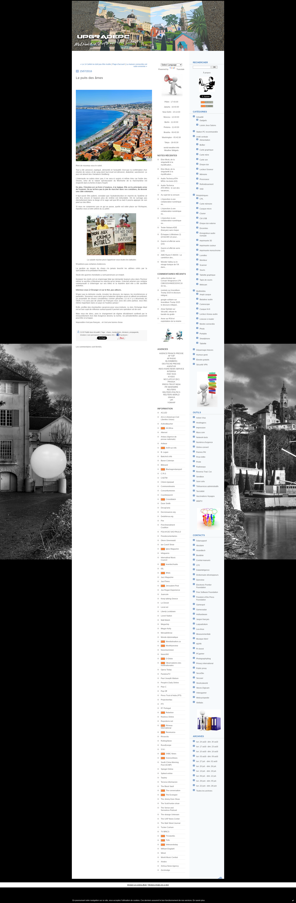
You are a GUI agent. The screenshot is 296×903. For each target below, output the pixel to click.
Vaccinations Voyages (205, 496)
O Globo (169, 659)
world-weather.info (171, 148)
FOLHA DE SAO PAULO (171, 532)
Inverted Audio (172, 564)
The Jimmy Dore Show (170, 799)
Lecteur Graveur (206, 169)
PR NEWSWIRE (171, 387)
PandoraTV (165, 674)
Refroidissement (206, 184)
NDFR (198, 644)
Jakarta (167, 107)
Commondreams (168, 486)
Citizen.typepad (167, 482)
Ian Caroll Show (167, 545)
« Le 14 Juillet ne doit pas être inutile (95, 64)
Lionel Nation (166, 616)
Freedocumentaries (169, 536)
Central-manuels (203, 560)
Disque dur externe (208, 223)
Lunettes (203, 255)
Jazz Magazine (167, 577)
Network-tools (202, 437)
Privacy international (204, 663)
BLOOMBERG (171, 361)
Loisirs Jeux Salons (208, 125)
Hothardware (201, 614)
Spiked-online (167, 773)
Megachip (165, 624)
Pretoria (167, 127)
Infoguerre (165, 553)
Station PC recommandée (207, 132)
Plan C (163, 687)
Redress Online (167, 717)
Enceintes (204, 228)
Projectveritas (166, 700)
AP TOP (171, 356)
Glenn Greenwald (168, 540)
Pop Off (164, 691)
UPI (171, 400)
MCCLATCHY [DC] (171, 379)
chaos (108, 332)
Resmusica (170, 732)
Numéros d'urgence (204, 442)
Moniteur (203, 260)
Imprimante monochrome (210, 250)
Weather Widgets (171, 150)
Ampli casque (205, 295)
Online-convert (202, 447)
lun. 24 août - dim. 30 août (207, 742)
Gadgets (203, 120)
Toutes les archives (204, 791)
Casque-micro (206, 209)
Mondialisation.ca (173, 641)
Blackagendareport (174, 469)
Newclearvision (167, 650)
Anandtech (200, 550)
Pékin (166, 102)
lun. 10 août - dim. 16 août (207, 751)
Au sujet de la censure (170, 195)
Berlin (166, 122)
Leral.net (164, 607)
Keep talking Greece (169, 599)
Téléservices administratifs (207, 486)
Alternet (164, 432)
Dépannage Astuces (204, 350)
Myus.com (200, 432)
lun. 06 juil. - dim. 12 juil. (206, 776)
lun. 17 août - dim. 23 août (207, 747)
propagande (134, 332)
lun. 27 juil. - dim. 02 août (206, 761)
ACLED (164, 413)
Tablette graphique (207, 275)
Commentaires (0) (107, 335)
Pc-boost (200, 649)
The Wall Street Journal (170, 823)
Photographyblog (203, 659)
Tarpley (164, 778)
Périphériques (202, 195)
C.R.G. (163, 474)
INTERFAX (171, 371)
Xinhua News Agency (170, 866)
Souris (202, 270)
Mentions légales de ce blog (158, 885)
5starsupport (201, 541)
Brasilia (167, 132)
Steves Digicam (202, 688)
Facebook (123, 335)
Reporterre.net (167, 721)
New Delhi (166, 112)
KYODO (171, 377)
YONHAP (171, 403)
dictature (125, 332)
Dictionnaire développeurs (207, 575)
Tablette (203, 343)
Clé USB (203, 218)
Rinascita (165, 737)
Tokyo (166, 142)
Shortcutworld (202, 683)
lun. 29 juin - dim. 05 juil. (206, 781)
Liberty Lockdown (168, 611)
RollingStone (166, 741)
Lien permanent (93, 335)
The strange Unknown (170, 814)
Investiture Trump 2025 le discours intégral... (171, 293)
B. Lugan (164, 452)
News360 (165, 654)
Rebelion (170, 712)
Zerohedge (165, 870)
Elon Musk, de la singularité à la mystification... (168, 162)
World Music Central (169, 857)
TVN (168, 840)
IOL (162, 569)
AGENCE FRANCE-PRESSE (171, 353)
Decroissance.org (168, 512)
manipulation (116, 332)
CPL (201, 199)
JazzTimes (165, 581)
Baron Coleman (167, 461)
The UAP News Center (170, 819)
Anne (163, 319)
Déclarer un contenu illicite (137, 885)
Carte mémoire (206, 204)
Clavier (203, 213)
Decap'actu (165, 508)
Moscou (167, 117)
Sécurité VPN (202, 365)
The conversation (173, 790)
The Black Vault (167, 786)
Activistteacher (167, 424)
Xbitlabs (199, 703)
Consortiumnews (168, 491)
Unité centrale (202, 137)
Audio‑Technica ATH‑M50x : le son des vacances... (170, 188)
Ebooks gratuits (202, 360)
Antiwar (164, 443)
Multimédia (201, 291)
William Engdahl (168, 849)
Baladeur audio (206, 299)
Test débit (200, 491)
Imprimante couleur (208, 246)
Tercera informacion (169, 782)
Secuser (199, 678)
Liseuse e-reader (207, 319)
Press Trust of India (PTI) (171, 695)
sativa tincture (166, 278)
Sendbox (200, 477)
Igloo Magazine (172, 549)
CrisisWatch (171, 499)
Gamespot (200, 605)
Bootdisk (200, 555)
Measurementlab (203, 634)
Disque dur (204, 164)
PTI (162, 704)
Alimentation (205, 140)
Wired (163, 853)
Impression (201, 428)
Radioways (201, 467)
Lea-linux (200, 629)
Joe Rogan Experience (170, 590)
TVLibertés (170, 836)
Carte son (204, 160)
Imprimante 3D (206, 241)
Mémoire (203, 174)
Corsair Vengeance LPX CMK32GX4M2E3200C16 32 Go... (172, 283)
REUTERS (171, 390)
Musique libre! (202, 639)
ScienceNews (171, 758)
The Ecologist (171, 795)
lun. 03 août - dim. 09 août (207, 756)
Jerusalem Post (172, 586)
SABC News (171, 754)
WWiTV (199, 501)
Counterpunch (167, 495)
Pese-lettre (200, 457)
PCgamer (200, 654)
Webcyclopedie (202, 698)
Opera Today (166, 670)
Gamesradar (201, 610)
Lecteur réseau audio (209, 314)
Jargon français (202, 619)
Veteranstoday (172, 845)
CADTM (164, 478)
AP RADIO (171, 358)
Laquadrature (202, 624)
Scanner (203, 265)
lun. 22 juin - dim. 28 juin (206, 786)
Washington (167, 137)
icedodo (164, 290)
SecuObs (200, 673)
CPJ (198, 565)
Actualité (200, 117)
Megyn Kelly (166, 629)
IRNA (168, 573)
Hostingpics (201, 423)
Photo (202, 329)
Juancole (165, 594)
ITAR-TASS (171, 374)
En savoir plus (199, 900)
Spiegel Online (167, 769)
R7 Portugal (166, 708)
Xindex (164, 862)
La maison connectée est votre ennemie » (136, 65)
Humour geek (202, 355)
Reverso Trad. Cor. (204, 472)
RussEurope (166, 745)
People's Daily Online (170, 683)
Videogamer (201, 693)
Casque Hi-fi (205, 309)
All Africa (169, 428)
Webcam (203, 285)
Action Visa (201, 418)
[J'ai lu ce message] (293, 900)
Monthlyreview (172, 646)
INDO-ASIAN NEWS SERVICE (171, 369)
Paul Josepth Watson (170, 678)
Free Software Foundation (207, 592)
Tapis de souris (206, 280)
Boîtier (202, 145)
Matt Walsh (165, 620)
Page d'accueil (118, 64)
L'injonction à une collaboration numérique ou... (171, 202)
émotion (83, 335)
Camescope (205, 304)
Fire (162, 521)
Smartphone (205, 339)
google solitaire (167, 300)
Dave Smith (166, 503)
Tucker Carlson (167, 827)
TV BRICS (165, 832)
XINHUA (171, 397)
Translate (180, 69)
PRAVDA (171, 382)
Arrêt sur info (171, 448)
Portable (203, 334)
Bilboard (164, 465)
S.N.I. (163, 749)
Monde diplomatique (169, 637)
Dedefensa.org (167, 516)
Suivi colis (200, 481)
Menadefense (166, 633)
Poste (198, 462)
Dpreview (200, 580)
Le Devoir (165, 603)
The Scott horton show (170, 803)
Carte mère (204, 155)
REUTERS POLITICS (171, 392)
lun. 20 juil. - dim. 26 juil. (206, 766)
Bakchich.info (166, 456)
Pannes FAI (201, 452)
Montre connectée (207, 324)
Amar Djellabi (166, 309)
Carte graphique (206, 150)
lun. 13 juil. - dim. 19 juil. (206, 771)
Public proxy (201, 668)
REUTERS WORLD (171, 395)
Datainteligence (203, 570)
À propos (207, 73)
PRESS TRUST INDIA (171, 384)
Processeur (204, 179)
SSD (202, 189)
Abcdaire (200, 545)
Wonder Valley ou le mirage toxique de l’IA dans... (170, 264)
